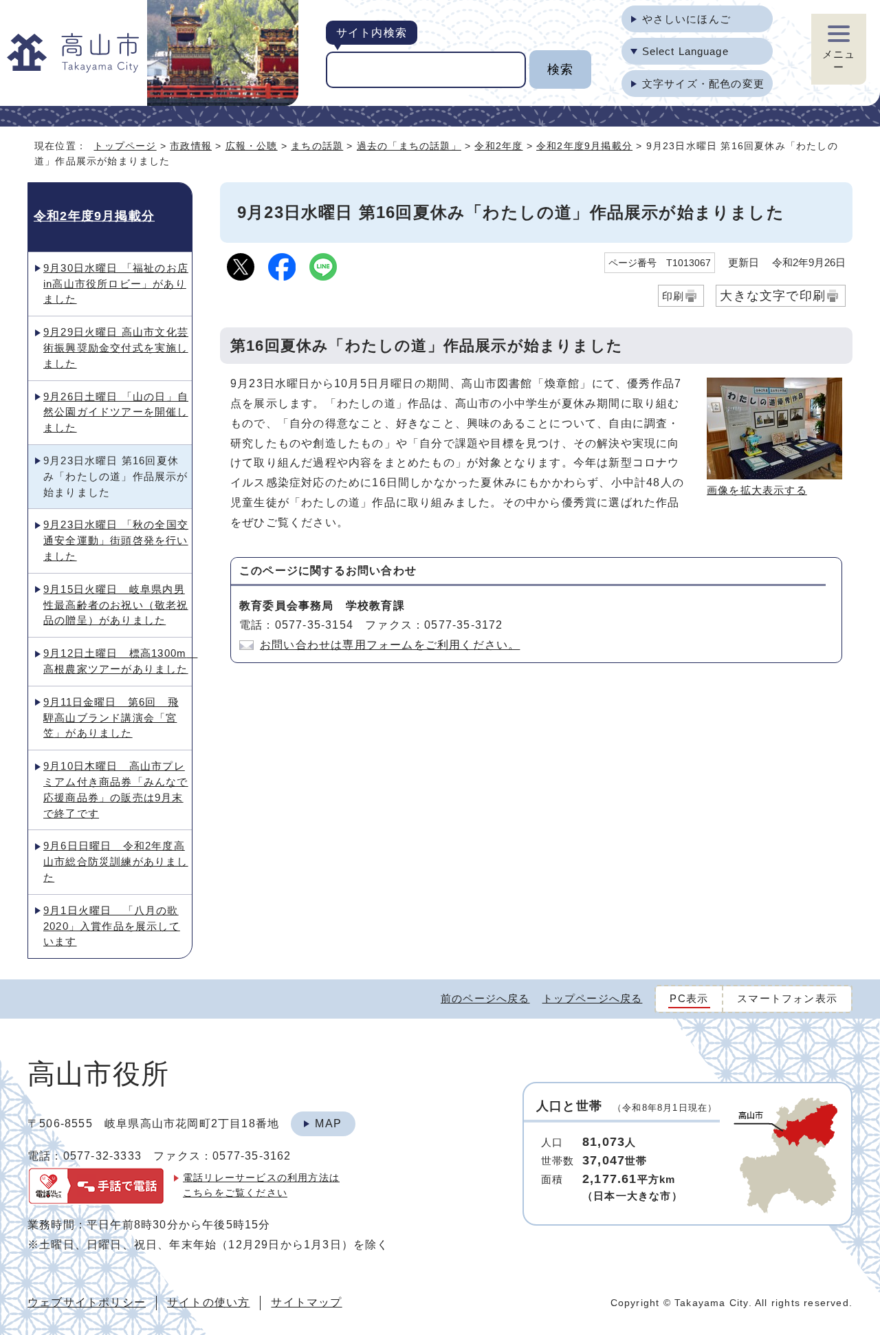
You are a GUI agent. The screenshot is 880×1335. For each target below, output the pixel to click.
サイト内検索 (371, 33)
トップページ (125, 145)
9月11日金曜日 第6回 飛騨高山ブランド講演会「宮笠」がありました (111, 717)
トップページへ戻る (592, 998)
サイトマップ (306, 1302)
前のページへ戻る (485, 998)
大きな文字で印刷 (773, 295)
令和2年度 (498, 145)
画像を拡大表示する (757, 490)
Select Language (685, 51)
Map (328, 1123)
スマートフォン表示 (787, 998)
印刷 (673, 296)
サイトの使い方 (208, 1302)
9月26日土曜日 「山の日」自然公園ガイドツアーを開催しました (115, 412)
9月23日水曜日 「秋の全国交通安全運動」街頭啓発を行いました (115, 540)
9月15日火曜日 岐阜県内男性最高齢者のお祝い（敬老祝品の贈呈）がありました (115, 605)
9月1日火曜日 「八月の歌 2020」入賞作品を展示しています (111, 926)
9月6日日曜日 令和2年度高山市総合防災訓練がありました (115, 861)
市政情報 (191, 145)
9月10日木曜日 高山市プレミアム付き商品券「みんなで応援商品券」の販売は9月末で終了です (115, 789)
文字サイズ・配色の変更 (703, 83)
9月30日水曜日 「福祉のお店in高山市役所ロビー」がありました (115, 283)
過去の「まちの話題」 (409, 145)
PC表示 (689, 998)
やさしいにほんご (686, 19)
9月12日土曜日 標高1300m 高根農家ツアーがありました (117, 661)
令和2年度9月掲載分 (584, 145)
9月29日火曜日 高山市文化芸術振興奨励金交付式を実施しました (115, 347)
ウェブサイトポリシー (87, 1302)
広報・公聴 (252, 145)
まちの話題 (317, 145)
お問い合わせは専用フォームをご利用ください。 (390, 645)
